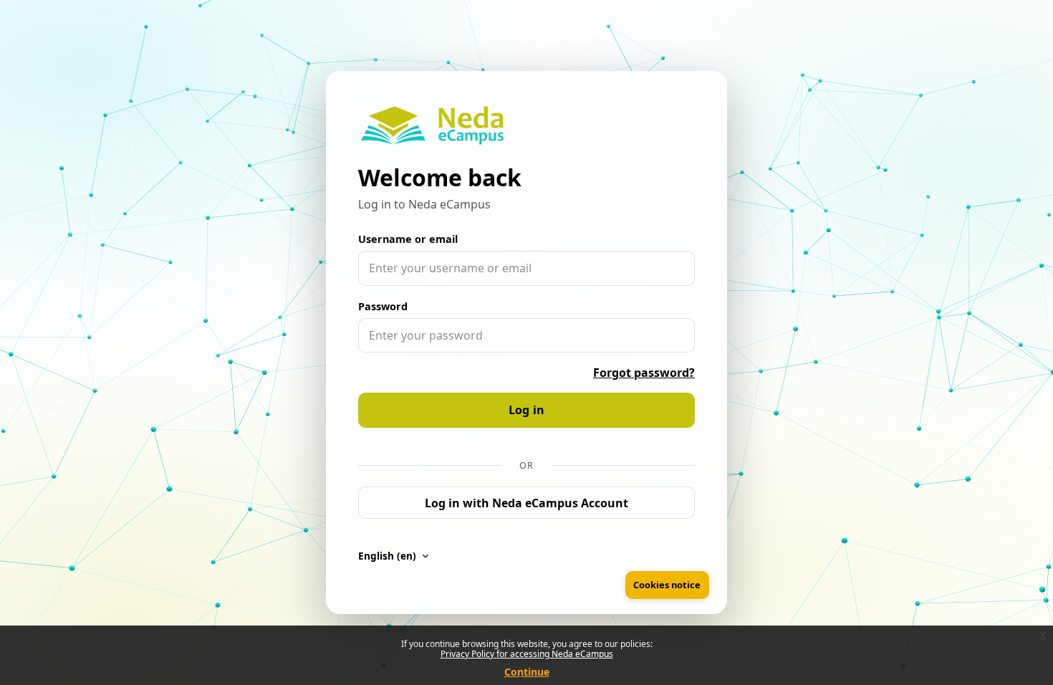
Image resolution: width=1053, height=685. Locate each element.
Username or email (408, 239)
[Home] (432, 125)
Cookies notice (667, 584)
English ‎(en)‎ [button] (388, 555)
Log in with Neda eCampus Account (526, 503)
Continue (526, 672)
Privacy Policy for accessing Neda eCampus (527, 654)
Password (383, 306)
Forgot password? (644, 372)
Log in (527, 410)
